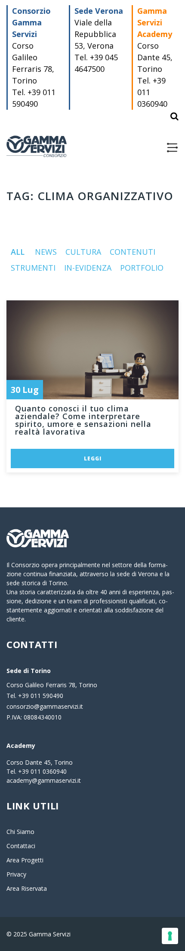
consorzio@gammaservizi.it (44, 706)
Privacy (16, 874)
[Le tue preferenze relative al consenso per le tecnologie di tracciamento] (170, 936)
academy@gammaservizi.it (43, 780)
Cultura (83, 252)
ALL (18, 252)
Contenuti (132, 252)
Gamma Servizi (36, 146)
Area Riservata (26, 888)
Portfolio (141, 267)
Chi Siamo (20, 831)
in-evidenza (87, 267)
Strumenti (33, 267)
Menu (172, 147)
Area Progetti (24, 860)
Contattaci (20, 846)
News (46, 252)
